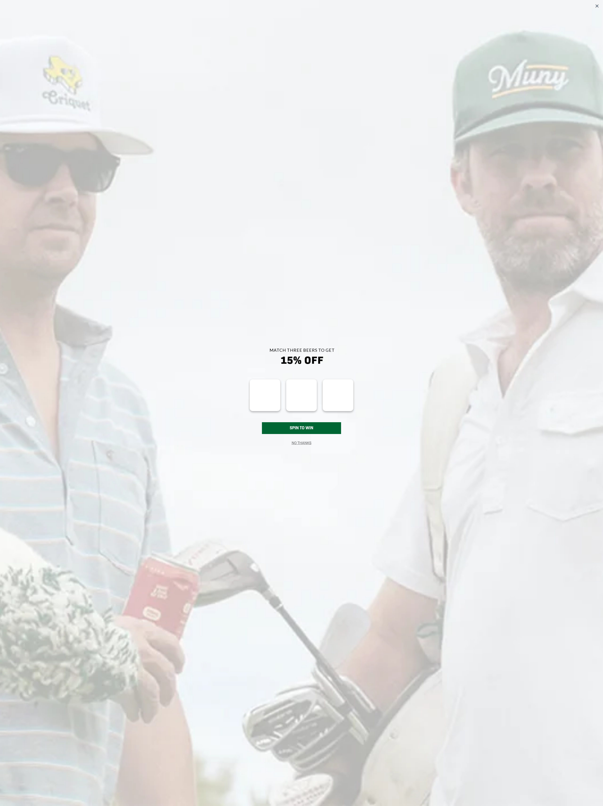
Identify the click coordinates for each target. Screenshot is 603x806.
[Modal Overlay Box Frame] (301, 403)
